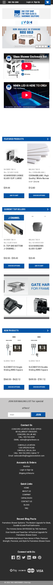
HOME (26, 488)
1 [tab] (37, 46)
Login (28, 2)
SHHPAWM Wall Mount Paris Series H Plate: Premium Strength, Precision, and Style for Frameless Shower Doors (26, 539)
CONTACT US (26, 501)
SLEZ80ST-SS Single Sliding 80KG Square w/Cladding (13, 370)
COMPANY (26, 495)
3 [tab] (43, 46)
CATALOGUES (26, 498)
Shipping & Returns (26, 473)
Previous (4, 35)
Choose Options (39, 195)
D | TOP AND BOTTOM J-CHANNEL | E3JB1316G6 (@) (13, 249)
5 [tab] (48, 46)
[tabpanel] (26, 37)
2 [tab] (40, 46)
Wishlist (26, 466)
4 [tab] (46, 46)
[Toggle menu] (4, 4)
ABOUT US (26, 491)
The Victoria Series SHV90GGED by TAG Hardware (26, 529)
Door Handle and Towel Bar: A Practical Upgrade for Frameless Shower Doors (26, 533)
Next (48, 35)
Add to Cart (14, 195)
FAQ (26, 508)
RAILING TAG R (34, 169)
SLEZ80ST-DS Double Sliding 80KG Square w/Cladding (38, 370)
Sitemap (27, 583)
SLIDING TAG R (9, 361)
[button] (27, 22)
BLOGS (26, 505)
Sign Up (37, 2)
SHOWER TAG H (9, 169)
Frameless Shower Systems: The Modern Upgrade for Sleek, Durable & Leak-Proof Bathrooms (26, 524)
